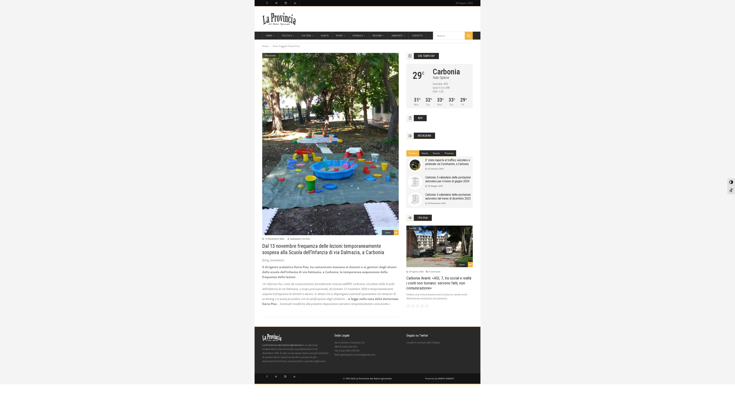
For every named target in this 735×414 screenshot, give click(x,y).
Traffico (413, 153)
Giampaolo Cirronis (300, 238)
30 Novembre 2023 (437, 203)
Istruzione (270, 55)
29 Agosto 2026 (416, 271)
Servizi (436, 153)
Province (449, 153)
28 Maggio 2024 (435, 186)
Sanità (412, 228)
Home (265, 46)
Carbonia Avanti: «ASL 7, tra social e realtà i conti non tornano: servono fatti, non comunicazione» (438, 283)
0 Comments (434, 271)
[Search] (469, 36)
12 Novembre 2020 (274, 238)
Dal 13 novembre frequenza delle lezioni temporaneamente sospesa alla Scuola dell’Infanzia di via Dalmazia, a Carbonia (323, 249)
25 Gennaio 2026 (436, 168)
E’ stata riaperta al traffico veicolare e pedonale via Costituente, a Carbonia (447, 162)
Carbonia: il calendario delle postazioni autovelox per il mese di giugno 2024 (448, 179)
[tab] (412, 153)
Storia (425, 153)
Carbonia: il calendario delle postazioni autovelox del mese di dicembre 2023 (448, 196)
